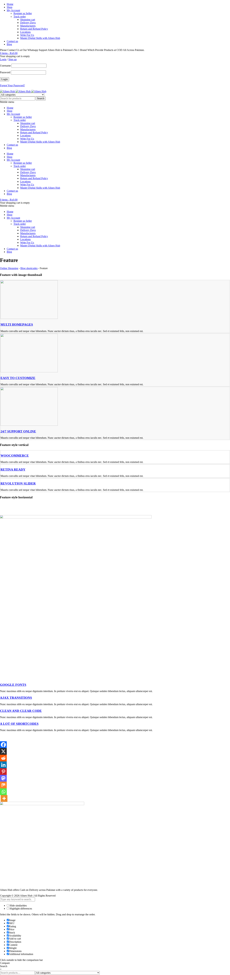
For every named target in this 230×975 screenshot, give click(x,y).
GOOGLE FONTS (13, 685)
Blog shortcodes (29, 268)
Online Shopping (9, 268)
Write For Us (27, 35)
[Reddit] (3, 758)
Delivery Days (28, 22)
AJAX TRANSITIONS (16, 697)
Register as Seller (22, 13)
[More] (4, 798)
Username (5, 65)
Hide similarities (18, 905)
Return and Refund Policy (34, 28)
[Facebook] (3, 744)
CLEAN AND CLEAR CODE (21, 711)
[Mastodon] (3, 778)
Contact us (12, 41)
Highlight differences (20, 908)
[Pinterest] (3, 771)
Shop (9, 7)
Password (5, 72)
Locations (25, 32)
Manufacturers (28, 25)
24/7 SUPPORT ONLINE (18, 431)
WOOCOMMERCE (15, 455)
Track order (19, 16)
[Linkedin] (3, 764)
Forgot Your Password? (12, 85)
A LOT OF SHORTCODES (19, 723)
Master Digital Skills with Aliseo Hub (40, 38)
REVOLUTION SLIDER (18, 483)
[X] (3, 751)
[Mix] (3, 785)
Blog (9, 44)
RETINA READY (13, 469)
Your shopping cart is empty (15, 56)
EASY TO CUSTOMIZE (18, 378)
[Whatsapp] (3, 791)
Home (10, 4)
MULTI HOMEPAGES (17, 324)
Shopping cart (27, 19)
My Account (13, 10)
